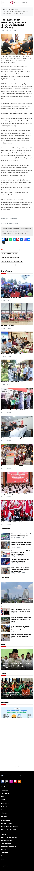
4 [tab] (19, 671)
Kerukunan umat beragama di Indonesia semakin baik (16, 760)
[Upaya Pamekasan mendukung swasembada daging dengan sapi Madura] (5, 545)
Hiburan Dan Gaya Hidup (9, 830)
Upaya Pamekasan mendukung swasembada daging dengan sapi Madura (21, 544)
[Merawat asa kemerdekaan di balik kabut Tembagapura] (5, 536)
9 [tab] (26, 700)
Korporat (4, 856)
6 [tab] (18, 700)
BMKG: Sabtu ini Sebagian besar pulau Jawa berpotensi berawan (16, 603)
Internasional (5, 820)
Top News (5, 577)
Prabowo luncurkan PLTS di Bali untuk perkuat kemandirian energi (20, 552)
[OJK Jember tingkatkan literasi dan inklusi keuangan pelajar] (17, 314)
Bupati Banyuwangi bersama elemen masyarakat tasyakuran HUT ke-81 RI (14, 493)
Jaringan (4, 834)
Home (6, 10)
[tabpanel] (17, 659)
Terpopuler (5, 529)
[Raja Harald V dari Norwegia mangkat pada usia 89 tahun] (5, 612)
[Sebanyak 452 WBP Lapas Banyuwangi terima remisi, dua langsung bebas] (17, 426)
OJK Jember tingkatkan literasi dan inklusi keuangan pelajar (16, 324)
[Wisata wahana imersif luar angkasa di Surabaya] (5, 562)
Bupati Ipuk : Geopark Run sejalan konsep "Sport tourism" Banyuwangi (16, 296)
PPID (2, 859)
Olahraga (4, 813)
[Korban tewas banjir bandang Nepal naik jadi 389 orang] (5, 637)
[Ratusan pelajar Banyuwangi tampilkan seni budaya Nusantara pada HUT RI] (17, 454)
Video (3, 673)
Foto (3, 644)
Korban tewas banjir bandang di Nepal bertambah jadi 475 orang (21, 619)
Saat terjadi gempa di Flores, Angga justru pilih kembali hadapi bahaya (21, 569)
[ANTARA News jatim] (18, 2)
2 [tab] (14, 671)
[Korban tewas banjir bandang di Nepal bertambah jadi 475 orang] (5, 620)
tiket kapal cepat (8, 265)
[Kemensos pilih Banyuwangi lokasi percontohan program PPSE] (17, 342)
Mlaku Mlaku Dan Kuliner (9, 827)
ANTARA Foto (5, 853)
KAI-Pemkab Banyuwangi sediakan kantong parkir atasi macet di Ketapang (16, 381)
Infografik (5, 702)
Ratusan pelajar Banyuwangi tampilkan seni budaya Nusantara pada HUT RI (16, 465)
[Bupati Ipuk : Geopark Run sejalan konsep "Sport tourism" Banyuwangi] (17, 286)
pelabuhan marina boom (10, 257)
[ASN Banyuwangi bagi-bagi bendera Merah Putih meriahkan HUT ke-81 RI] (17, 510)
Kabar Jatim (14, 10)
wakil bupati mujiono (9, 253)
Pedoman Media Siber (8, 846)
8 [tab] (23, 700)
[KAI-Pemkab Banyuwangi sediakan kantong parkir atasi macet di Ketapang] (17, 370)
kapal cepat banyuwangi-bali (12, 261)
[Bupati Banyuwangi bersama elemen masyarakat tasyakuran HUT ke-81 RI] (17, 482)
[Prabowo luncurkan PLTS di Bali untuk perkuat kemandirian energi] (5, 553)
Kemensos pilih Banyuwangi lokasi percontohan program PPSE (13, 353)
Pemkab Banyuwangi (12, 250)
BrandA (3, 850)
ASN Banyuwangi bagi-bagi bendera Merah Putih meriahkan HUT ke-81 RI (16, 521)
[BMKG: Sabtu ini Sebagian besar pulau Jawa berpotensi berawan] (17, 592)
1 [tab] (12, 671)
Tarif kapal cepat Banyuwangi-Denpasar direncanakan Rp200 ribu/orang (15, 12)
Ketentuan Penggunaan (9, 837)
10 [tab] (29, 700)
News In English (6, 823)
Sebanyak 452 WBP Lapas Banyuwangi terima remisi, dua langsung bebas (15, 437)
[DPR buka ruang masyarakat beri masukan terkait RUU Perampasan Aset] (5, 628)
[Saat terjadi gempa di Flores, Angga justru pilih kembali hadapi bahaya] (5, 570)
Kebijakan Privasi (6, 840)
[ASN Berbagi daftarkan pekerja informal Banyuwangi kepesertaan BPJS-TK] (17, 398)
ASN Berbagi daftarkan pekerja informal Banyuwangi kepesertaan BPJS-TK (15, 409)
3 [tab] (17, 671)
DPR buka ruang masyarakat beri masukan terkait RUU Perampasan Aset (20, 628)
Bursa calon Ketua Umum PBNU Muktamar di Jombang (17, 665)
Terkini (3, 787)
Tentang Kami (6, 843)
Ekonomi (4, 810)
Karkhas (4, 816)
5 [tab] (22, 671)
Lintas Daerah (6, 807)
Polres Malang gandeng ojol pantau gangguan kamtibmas (16, 694)
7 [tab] (21, 700)
